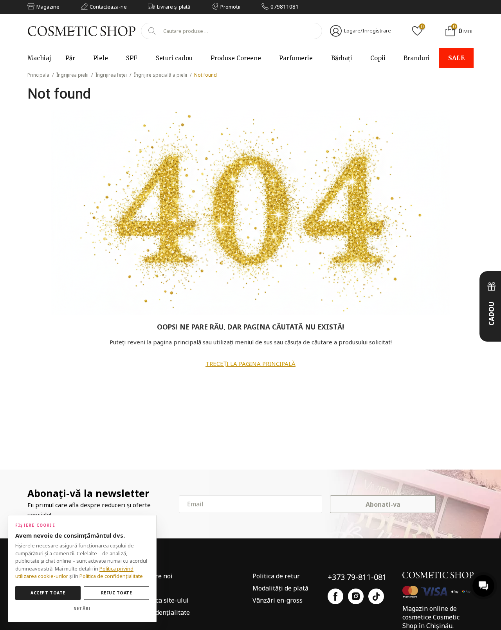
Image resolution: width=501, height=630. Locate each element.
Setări (82, 608)
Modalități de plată (280, 588)
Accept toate (48, 593)
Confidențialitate (165, 612)
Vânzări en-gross (277, 600)
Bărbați (341, 58)
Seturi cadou (174, 58)
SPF (131, 58)
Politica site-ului (164, 600)
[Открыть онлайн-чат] (483, 586)
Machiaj (39, 58)
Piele (100, 58)
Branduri (417, 58)
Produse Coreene (236, 58)
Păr (70, 58)
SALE (456, 58)
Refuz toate (116, 593)
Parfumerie (296, 58)
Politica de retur (276, 576)
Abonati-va (383, 504)
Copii (378, 58)
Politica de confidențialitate (111, 576)
